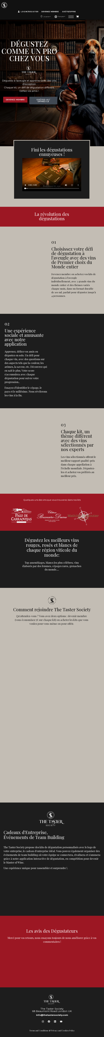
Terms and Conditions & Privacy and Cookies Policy (52, 1030)
